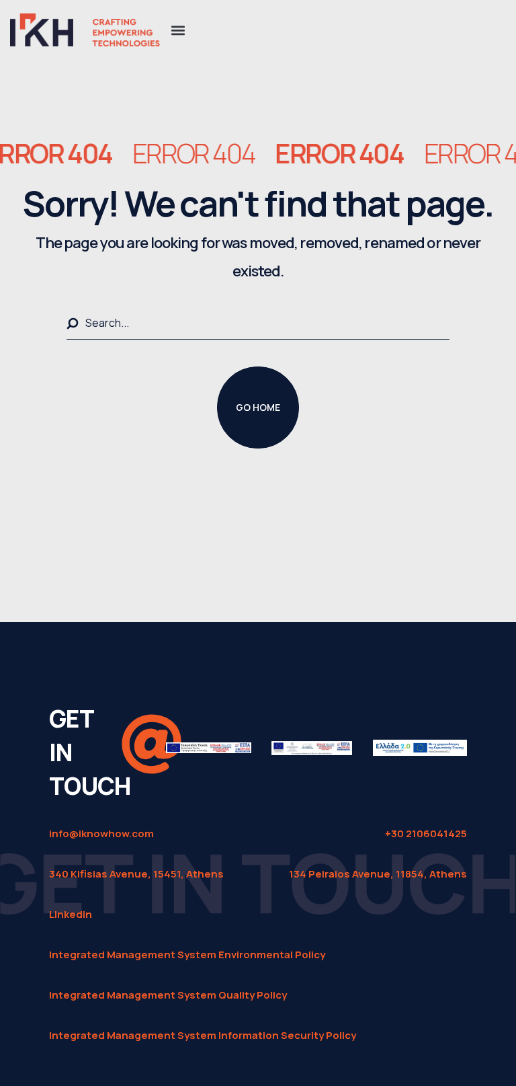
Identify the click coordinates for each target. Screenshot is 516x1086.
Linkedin (70, 914)
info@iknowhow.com (101, 833)
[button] (178, 30)
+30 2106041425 (426, 833)
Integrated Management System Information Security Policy (202, 1035)
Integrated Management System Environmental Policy (187, 954)
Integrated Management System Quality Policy (168, 995)
